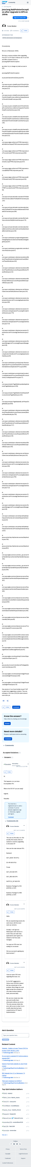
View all (4, 1135)
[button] (21, 30)
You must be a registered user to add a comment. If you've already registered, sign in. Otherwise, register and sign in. (15, 809)
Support (23, 1158)
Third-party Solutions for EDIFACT (12, 1081)
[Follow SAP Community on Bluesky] (14, 1144)
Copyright (7, 1153)
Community (11, 2)
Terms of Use (23, 1149)
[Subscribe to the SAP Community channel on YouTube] (17, 1144)
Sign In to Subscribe (20, 17)
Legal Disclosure (23, 1153)
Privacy (8, 1149)
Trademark (8, 1158)
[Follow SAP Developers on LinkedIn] (20, 1144)
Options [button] (28, 18)
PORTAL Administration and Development (12, 37)
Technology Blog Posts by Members (14, 1068)
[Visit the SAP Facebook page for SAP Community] (11, 1144)
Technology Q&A (7, 6)
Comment (16, 707)
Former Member (12, 26)
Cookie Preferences (7, 1163)
